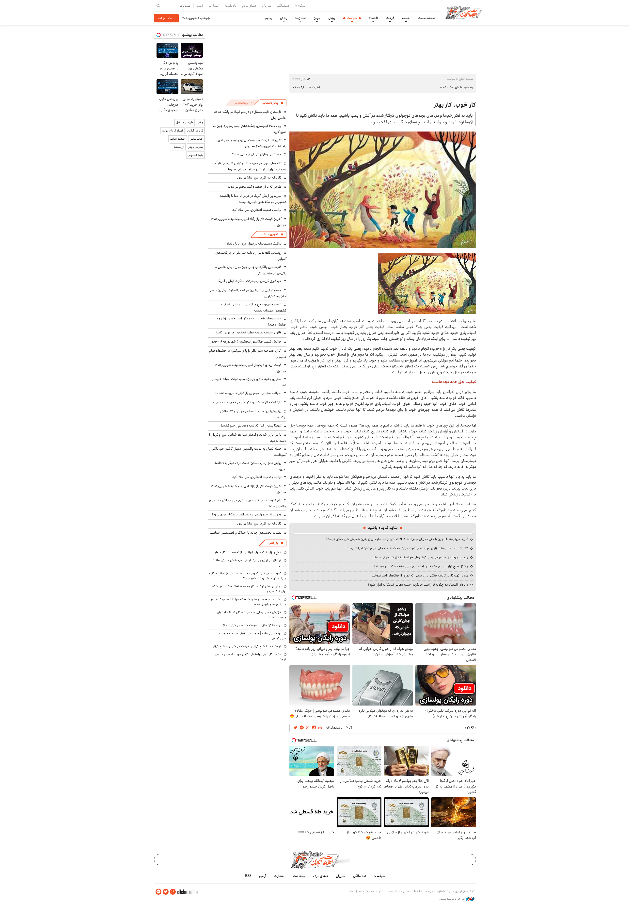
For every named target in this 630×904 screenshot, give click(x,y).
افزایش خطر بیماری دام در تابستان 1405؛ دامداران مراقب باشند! (251, 614)
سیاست (352, 18)
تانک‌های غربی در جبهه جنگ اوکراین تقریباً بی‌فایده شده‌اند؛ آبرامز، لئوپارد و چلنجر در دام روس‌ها (250, 166)
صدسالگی (283, 5)
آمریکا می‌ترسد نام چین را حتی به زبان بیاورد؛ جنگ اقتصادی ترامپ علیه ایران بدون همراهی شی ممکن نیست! (397, 539)
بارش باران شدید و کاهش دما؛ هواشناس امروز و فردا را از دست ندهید (247, 438)
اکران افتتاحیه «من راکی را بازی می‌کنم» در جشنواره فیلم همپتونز (247, 354)
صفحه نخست (426, 18)
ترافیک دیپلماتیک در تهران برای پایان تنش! (253, 243)
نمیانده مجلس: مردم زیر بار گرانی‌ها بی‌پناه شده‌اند (248, 393)
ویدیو (268, 18)
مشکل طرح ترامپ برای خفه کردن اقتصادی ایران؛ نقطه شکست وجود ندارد (420, 566)
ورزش (331, 18)
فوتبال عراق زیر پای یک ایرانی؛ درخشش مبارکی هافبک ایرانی (248, 563)
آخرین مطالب (269, 234)
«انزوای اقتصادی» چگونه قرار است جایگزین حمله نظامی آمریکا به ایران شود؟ (418, 584)
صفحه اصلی (466, 79)
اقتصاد (373, 18)
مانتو (200, 122)
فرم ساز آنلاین (195, 130)
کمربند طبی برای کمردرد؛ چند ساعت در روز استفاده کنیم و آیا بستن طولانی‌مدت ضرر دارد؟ (247, 576)
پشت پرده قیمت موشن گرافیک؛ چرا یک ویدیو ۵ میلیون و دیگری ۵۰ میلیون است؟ (248, 602)
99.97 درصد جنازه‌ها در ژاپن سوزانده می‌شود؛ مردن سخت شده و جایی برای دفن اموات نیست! (407, 548)
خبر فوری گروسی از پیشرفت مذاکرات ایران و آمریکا (250, 281)
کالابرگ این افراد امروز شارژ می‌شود (259, 177)
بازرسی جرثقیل (184, 122)
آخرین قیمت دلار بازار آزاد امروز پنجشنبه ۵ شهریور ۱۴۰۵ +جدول (248, 222)
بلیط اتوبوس (195, 155)
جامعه (406, 18)
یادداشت (230, 5)
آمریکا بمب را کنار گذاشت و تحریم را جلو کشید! (251, 425)
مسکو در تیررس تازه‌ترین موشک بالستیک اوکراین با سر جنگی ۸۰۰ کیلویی (248, 293)
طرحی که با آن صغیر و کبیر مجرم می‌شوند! (254, 186)
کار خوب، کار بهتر (455, 105)
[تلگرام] (158, 892)
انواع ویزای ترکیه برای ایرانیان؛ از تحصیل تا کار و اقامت (246, 552)
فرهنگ (390, 18)
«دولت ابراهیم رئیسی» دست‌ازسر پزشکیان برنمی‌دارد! (247, 514)
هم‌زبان (266, 5)
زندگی (283, 18)
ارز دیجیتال (178, 147)
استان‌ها (300, 18)
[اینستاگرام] (173, 892)
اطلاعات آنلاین (463, 12)
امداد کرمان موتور (172, 130)
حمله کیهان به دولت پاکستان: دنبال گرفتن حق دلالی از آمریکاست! (247, 452)
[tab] (272, 102)
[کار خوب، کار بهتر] (382, 189)
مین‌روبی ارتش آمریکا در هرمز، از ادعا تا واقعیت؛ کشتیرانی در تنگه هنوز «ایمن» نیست (253, 199)
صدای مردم (249, 5)
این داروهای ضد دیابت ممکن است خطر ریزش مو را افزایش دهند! (250, 321)
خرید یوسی (196, 138)
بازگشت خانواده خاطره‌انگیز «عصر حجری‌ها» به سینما (246, 402)
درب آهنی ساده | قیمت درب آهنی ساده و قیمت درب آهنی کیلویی (250, 636)
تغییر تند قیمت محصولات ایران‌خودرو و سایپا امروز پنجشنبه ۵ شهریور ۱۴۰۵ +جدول (251, 143)
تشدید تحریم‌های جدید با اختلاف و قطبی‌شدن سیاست (246, 532)
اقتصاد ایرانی (177, 138)
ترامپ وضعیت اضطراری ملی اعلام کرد (257, 210)
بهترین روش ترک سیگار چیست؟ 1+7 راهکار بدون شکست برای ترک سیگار (247, 589)
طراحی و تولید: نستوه (452, 899)
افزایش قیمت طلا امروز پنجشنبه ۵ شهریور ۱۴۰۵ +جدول (245, 341)
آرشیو (199, 5)
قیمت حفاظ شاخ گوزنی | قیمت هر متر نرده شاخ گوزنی (246, 646)
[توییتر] (166, 892)
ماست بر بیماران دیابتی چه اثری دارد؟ (257, 154)
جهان (317, 18)
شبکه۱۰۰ (300, 5)
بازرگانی (273, 543)
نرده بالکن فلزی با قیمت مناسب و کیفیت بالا (252, 625)
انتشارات (214, 5)
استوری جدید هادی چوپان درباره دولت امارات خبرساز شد (249, 382)
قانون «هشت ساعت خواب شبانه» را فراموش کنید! (249, 332)
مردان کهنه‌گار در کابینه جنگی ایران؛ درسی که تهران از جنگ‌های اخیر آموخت (420, 575)
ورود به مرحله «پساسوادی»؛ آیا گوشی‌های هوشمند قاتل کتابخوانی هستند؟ (419, 557)
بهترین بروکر (196, 147)
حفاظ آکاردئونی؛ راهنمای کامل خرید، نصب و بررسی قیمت (250, 657)
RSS (248, 876)
